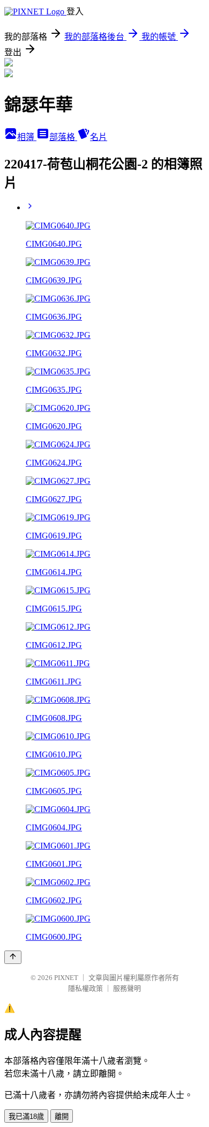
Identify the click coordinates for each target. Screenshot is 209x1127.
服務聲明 (127, 988)
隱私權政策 (85, 988)
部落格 (63, 137)
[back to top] (12, 957)
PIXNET (66, 978)
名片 (98, 137)
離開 (62, 1117)
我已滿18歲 (26, 1117)
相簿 (26, 137)
